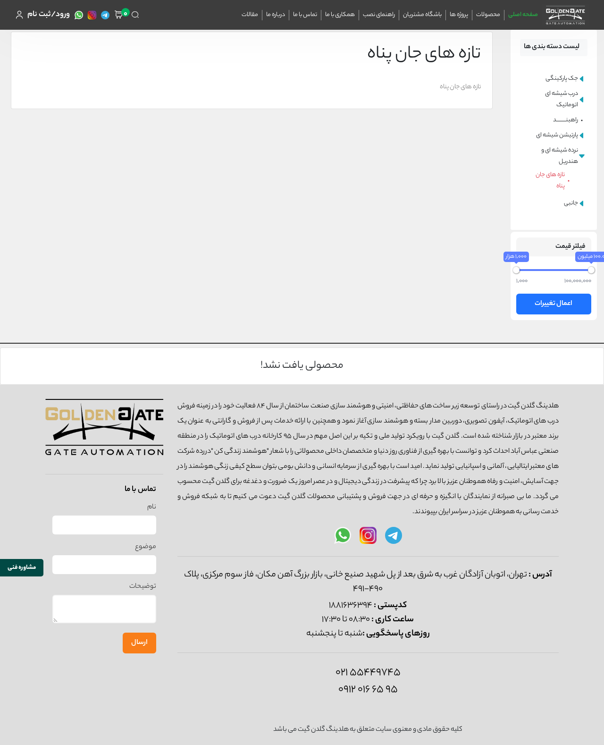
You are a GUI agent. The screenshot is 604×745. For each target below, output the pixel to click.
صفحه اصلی (523, 15)
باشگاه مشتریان (422, 15)
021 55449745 (368, 672)
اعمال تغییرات (553, 304)
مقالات (250, 15)
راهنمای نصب (379, 15)
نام (151, 507)
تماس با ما (305, 15)
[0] (118, 14)
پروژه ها (459, 15)
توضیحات (142, 587)
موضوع (145, 547)
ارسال (139, 643)
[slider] (516, 270)
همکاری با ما (340, 15)
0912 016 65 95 (368, 689)
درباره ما (275, 15)
